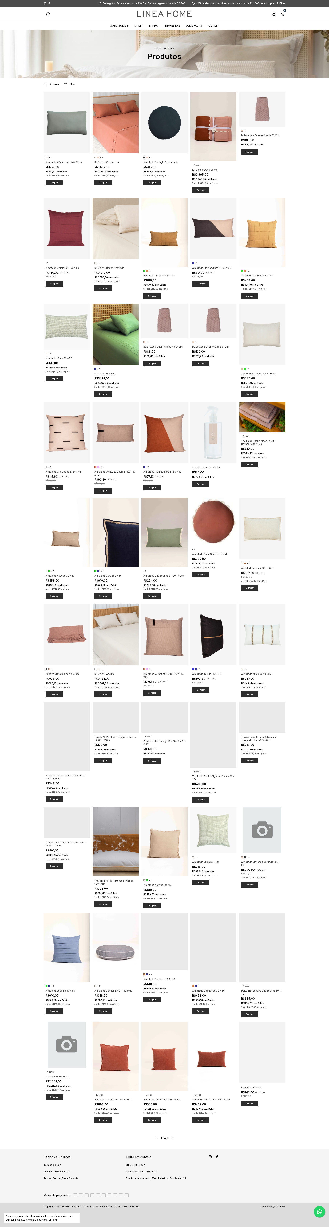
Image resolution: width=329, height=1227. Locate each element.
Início (158, 48)
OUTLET (213, 25)
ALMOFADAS (194, 25)
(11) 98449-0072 (135, 1164)
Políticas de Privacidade (57, 1171)
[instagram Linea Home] (45, 3)
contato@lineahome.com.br (141, 1171)
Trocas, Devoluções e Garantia (61, 1178)
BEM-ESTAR (172, 25)
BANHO (153, 25)
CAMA (138, 25)
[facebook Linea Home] (49, 3)
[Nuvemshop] (273, 1207)
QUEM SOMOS (119, 25)
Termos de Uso (52, 1164)
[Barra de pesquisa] (48, 14)
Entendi (53, 1219)
